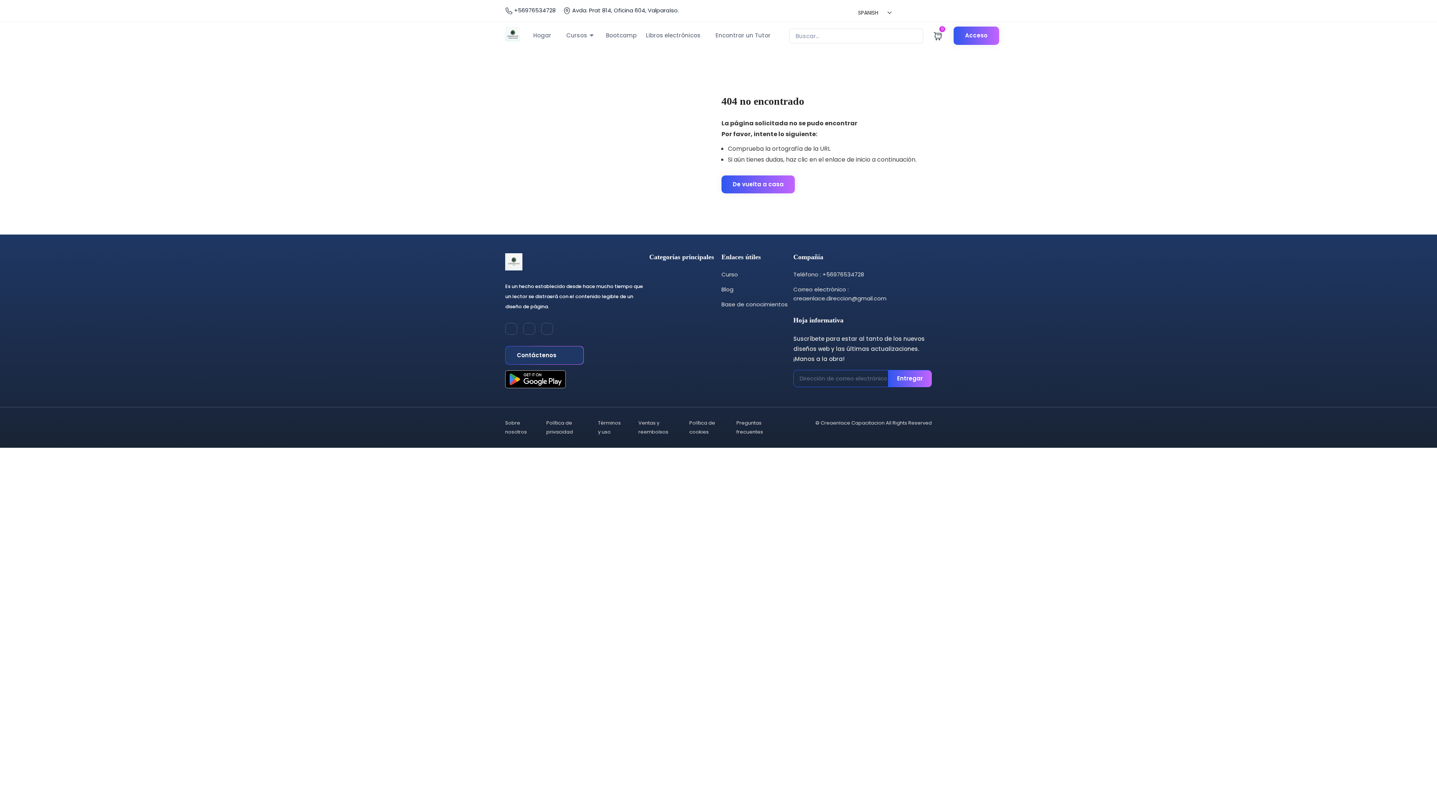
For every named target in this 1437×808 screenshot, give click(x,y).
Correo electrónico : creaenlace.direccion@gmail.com (840, 293)
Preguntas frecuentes (749, 427)
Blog (727, 289)
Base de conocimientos (754, 304)
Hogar (542, 35)
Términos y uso (609, 427)
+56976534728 (534, 10)
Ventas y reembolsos (653, 427)
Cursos (576, 35)
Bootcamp (621, 35)
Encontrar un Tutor (743, 35)
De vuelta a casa (758, 184)
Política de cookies (702, 427)
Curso (729, 274)
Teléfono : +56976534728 (828, 274)
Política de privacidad (559, 427)
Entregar (910, 378)
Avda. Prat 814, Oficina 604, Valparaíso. (625, 10)
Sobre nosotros (516, 427)
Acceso (976, 35)
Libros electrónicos (673, 35)
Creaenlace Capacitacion (853, 422)
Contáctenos (537, 355)
